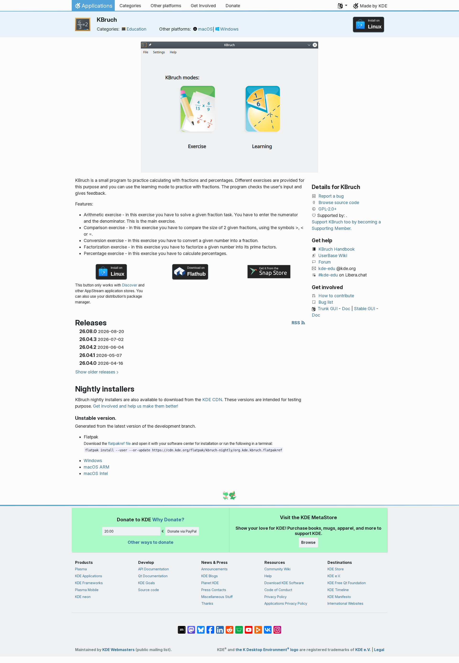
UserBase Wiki (332, 255)
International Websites (345, 603)
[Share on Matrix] (182, 627)
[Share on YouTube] (248, 627)
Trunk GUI (328, 308)
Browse (308, 542)
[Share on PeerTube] (258, 627)
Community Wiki (277, 569)
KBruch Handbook (336, 249)
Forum (324, 261)
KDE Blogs (209, 576)
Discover (129, 285)
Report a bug (331, 196)
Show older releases (95, 371)
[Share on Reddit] (229, 627)
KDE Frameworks (89, 583)
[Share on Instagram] (277, 627)
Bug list (325, 302)
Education (136, 29)
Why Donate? (168, 520)
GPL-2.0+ (327, 208)
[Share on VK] (268, 627)
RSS (296, 322)
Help (268, 576)
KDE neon (83, 597)
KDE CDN (212, 399)
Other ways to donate (150, 542)
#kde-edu (328, 274)
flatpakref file (119, 443)
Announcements (214, 569)
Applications (93, 6)
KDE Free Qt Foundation (347, 583)
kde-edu (326, 268)
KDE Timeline (338, 590)
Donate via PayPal (182, 531)
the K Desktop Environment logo (266, 649)
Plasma (81, 569)
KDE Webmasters (118, 649)
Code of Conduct (278, 590)
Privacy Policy (275, 597)
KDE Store (336, 569)
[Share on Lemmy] (239, 627)
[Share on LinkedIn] (220, 627)
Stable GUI (364, 308)
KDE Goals (146, 583)
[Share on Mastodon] (191, 627)
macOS (205, 29)
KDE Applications (88, 576)
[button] (342, 5)
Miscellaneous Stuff (217, 597)
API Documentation (153, 569)
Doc (346, 308)
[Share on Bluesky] (201, 627)
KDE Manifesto (339, 597)
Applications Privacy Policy (285, 603)
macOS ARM (96, 466)
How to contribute (336, 295)
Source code (148, 590)
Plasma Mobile (86, 590)
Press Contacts (213, 590)
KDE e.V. (334, 576)
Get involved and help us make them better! (135, 406)
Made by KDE (373, 5)
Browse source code (338, 202)
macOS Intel (96, 473)
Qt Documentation (153, 576)
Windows (229, 29)
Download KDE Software (284, 583)
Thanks (207, 603)
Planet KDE (210, 583)
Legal (379, 649)
